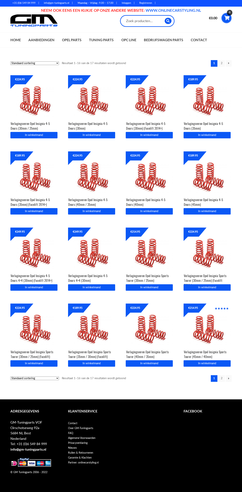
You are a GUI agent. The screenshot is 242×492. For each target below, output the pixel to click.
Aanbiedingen (41, 40)
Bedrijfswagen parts (163, 40)
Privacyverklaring (78, 443)
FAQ (70, 433)
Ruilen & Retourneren (80, 453)
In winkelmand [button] (34, 135)
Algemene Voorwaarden (81, 438)
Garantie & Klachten (80, 457)
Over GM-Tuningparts (80, 428)
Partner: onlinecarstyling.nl (83, 462)
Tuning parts (101, 40)
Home (15, 40)
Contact (199, 40)
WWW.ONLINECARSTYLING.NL (173, 10)
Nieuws (72, 448)
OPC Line (128, 40)
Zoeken (168, 21)
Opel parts (71, 40)
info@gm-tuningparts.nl (28, 449)
